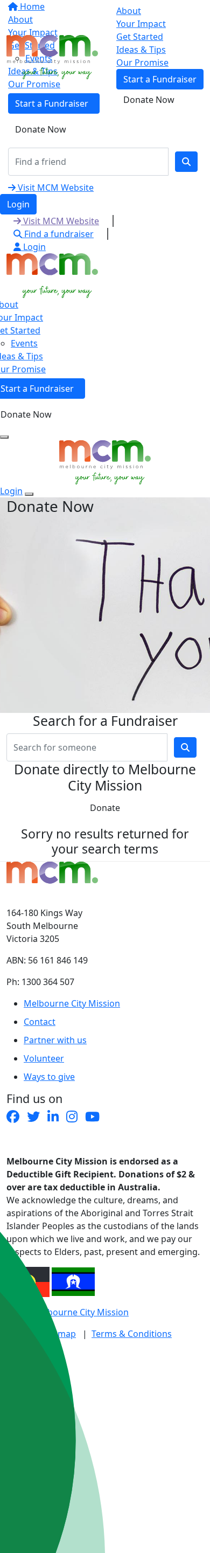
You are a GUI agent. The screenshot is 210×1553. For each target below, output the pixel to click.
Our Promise (142, 62)
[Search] (186, 161)
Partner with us (55, 1040)
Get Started (139, 37)
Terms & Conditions (132, 1334)
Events (24, 343)
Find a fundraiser (58, 234)
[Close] (29, 494)
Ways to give (49, 1077)
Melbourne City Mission (72, 1003)
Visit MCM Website (55, 187)
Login (18, 204)
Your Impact (141, 24)
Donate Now (40, 129)
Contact (39, 1022)
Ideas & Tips (141, 50)
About (128, 11)
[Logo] (52, 56)
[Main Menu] (4, 437)
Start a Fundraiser (160, 79)
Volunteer (44, 1058)
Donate (105, 808)
